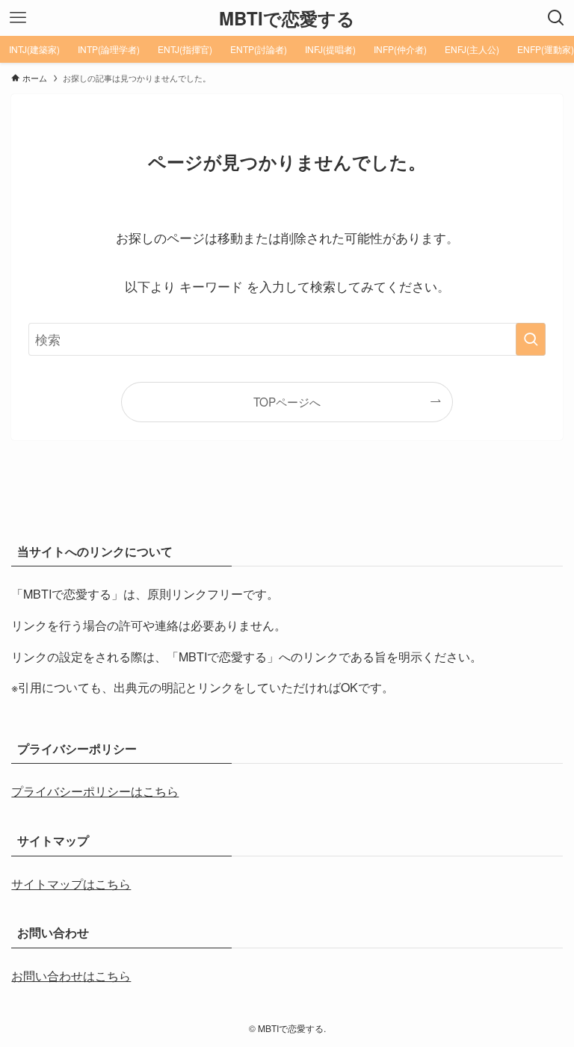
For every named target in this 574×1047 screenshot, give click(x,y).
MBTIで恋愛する (287, 18)
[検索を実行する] (531, 339)
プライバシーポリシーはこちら (95, 791)
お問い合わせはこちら (71, 975)
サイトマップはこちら (71, 883)
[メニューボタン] (18, 18)
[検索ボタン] (556, 18)
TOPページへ (287, 401)
